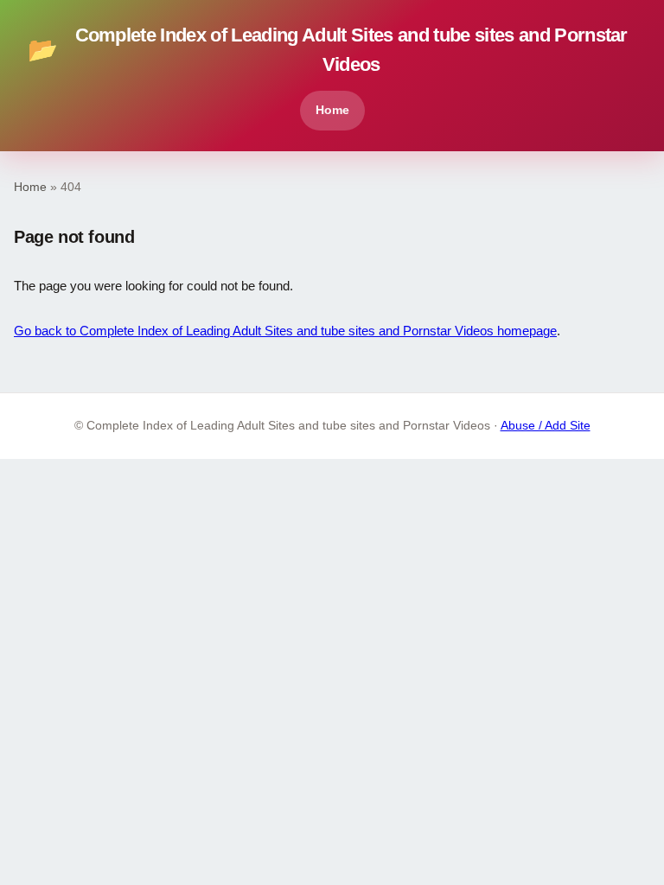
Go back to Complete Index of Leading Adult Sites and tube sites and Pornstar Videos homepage (285, 330)
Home (332, 110)
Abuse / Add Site (546, 425)
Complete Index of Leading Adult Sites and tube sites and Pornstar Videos (328, 49)
